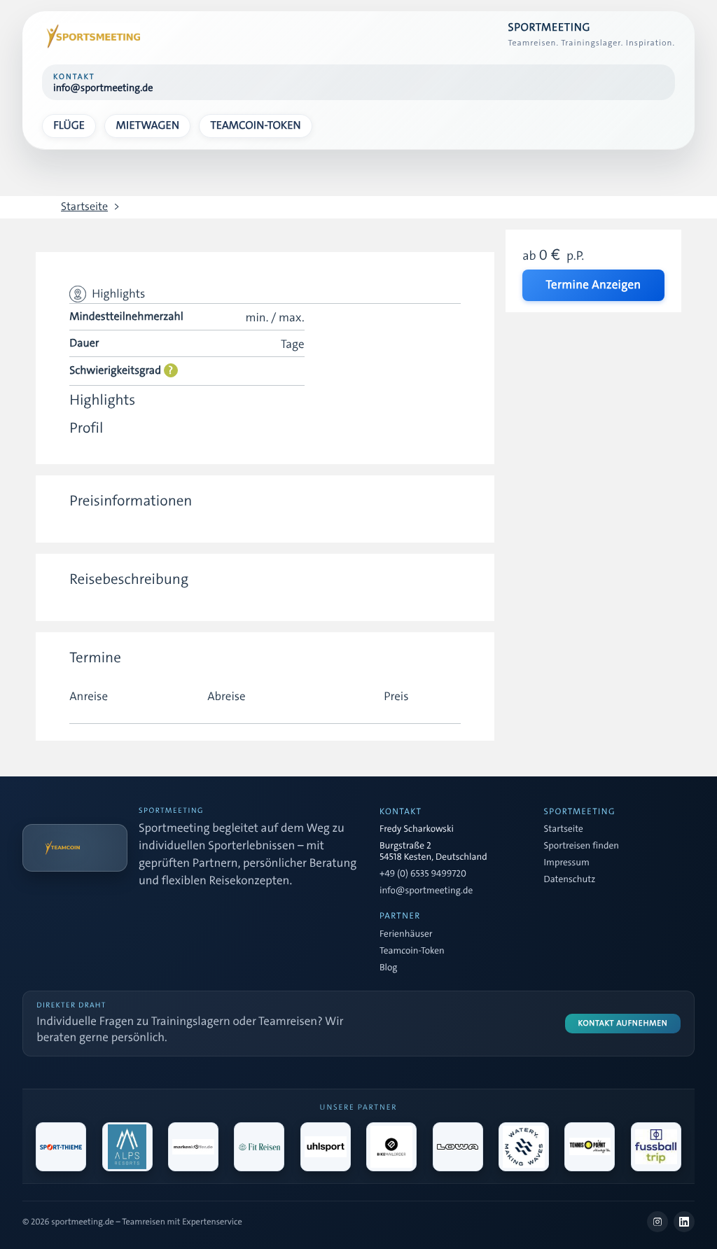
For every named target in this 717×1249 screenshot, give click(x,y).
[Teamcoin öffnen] (74, 848)
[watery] (524, 1146)
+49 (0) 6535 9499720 (423, 874)
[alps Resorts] (127, 1146)
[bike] (391, 1146)
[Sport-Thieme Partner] (61, 1146)
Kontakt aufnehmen (623, 1023)
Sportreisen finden (581, 846)
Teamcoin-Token (255, 125)
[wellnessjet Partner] (259, 1146)
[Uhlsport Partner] (325, 1146)
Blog (388, 968)
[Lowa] (458, 1146)
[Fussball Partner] (656, 1146)
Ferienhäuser (406, 934)
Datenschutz (570, 880)
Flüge (69, 125)
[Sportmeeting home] (91, 36)
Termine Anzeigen (593, 285)
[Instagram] (657, 1221)
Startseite (84, 207)
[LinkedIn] (684, 1221)
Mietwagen (148, 125)
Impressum (567, 863)
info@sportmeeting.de (426, 891)
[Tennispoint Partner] (589, 1146)
